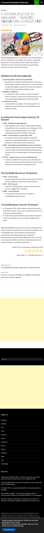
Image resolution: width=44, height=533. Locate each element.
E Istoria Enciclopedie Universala (14, 2)
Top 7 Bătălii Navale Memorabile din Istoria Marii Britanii (20, 266)
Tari (2, 460)
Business (4, 435)
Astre (3, 431)
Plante (3, 449)
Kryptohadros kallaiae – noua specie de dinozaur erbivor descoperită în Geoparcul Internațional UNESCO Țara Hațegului (21, 494)
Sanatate (4, 453)
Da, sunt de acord (9, 529)
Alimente (4, 420)
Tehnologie (4, 464)
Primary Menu (41, 2)
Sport (3, 456)
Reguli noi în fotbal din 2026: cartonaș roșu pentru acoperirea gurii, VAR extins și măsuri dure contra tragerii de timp (20, 478)
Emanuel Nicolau (21, 25)
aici (22, 526)
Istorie (3, 10)
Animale (3, 424)
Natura (3, 445)
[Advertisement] (22, 320)
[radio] (26, 251)
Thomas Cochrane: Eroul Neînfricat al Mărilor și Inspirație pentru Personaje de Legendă (20, 275)
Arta (2, 427)
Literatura (4, 442)
